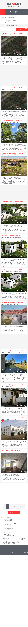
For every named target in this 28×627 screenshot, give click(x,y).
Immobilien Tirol (6, 527)
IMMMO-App (14, 549)
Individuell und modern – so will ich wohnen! (14, 270)
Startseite (3, 17)
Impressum (4, 549)
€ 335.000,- (22, 323)
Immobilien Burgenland (8, 519)
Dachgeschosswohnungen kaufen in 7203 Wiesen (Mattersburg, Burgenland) (12, 540)
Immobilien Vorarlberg (7, 528)
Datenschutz (17, 547)
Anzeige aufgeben (22, 549)
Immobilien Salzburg (7, 524)
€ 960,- (23, 439)
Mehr (3, 63)
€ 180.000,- (22, 406)
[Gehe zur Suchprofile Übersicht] (11, 12)
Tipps (9, 549)
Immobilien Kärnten (7, 520)
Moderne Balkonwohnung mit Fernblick (12, 418)
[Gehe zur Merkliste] (16, 12)
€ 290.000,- (22, 141)
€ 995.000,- (22, 174)
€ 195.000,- (22, 109)
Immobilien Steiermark (7, 526)
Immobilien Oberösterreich (9, 523)
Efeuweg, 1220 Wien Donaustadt (10, 535)
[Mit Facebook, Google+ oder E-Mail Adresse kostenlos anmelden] (21, 12)
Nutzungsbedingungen (7, 547)
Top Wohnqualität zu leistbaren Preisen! (13, 235)
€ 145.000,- (22, 54)
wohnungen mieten (7, 534)
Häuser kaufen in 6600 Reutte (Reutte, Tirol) (13, 538)
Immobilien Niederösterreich (9, 522)
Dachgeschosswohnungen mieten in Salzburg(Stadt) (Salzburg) (11, 543)
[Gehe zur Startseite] (14, 6)
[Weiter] (23, 506)
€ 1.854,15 (23, 471)
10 (20, 506)
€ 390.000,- (22, 372)
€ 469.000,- (22, 222)
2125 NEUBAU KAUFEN (13, 17)
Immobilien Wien (6, 530)
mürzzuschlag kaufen (7, 537)
